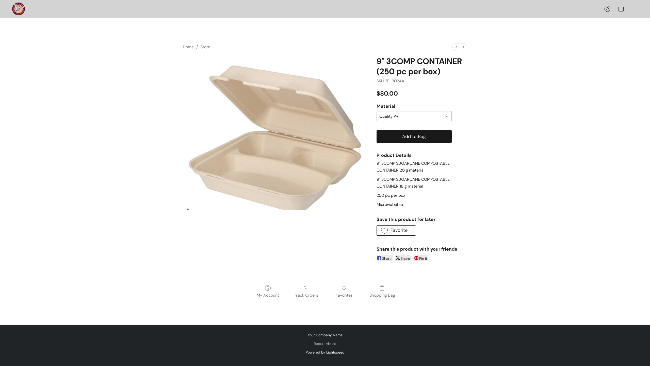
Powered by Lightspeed (325, 352)
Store (205, 47)
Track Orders (306, 295)
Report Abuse (325, 343)
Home (188, 47)
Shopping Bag (382, 295)
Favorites (344, 295)
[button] (18, 9)
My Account (268, 295)
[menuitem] (456, 47)
